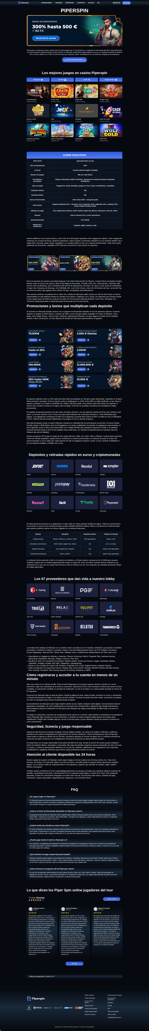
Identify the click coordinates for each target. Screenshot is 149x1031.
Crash (85, 79)
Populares (36, 79)
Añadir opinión (111, 899)
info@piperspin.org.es (114, 1017)
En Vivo (61, 79)
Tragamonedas (109, 79)
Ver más (74, 963)
